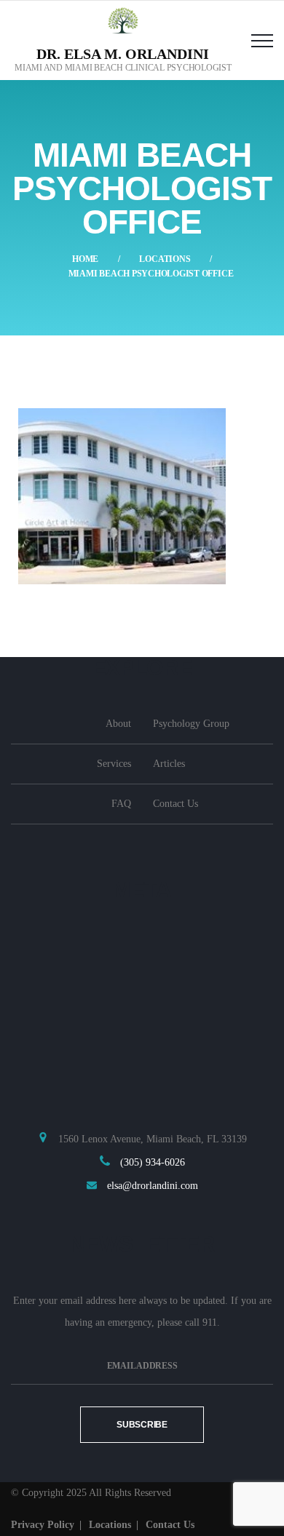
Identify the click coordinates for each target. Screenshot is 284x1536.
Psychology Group (191, 723)
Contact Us (175, 803)
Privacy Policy (42, 1524)
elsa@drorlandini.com (152, 1185)
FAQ (121, 803)
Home (85, 259)
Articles (169, 763)
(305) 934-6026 (152, 1162)
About (118, 723)
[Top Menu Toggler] (262, 40)
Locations (164, 259)
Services (114, 763)
